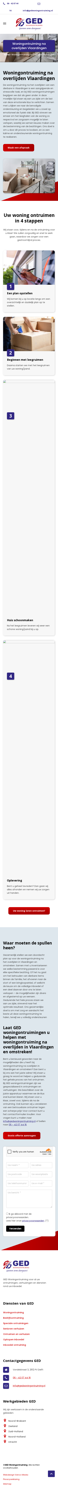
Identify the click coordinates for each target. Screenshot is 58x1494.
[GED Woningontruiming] (29, 23)
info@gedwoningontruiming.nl (38, 10)
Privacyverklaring (11, 1479)
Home (7, 54)
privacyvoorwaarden (33, 1220)
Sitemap (7, 1484)
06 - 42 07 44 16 (22, 1377)
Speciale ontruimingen (15, 1323)
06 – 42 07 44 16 (18, 1124)
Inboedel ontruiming (14, 1344)
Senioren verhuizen (13, 1328)
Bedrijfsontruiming (13, 1317)
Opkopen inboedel (13, 1339)
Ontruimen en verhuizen (16, 1334)
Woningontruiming (13, 1312)
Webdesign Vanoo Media (15, 1474)
